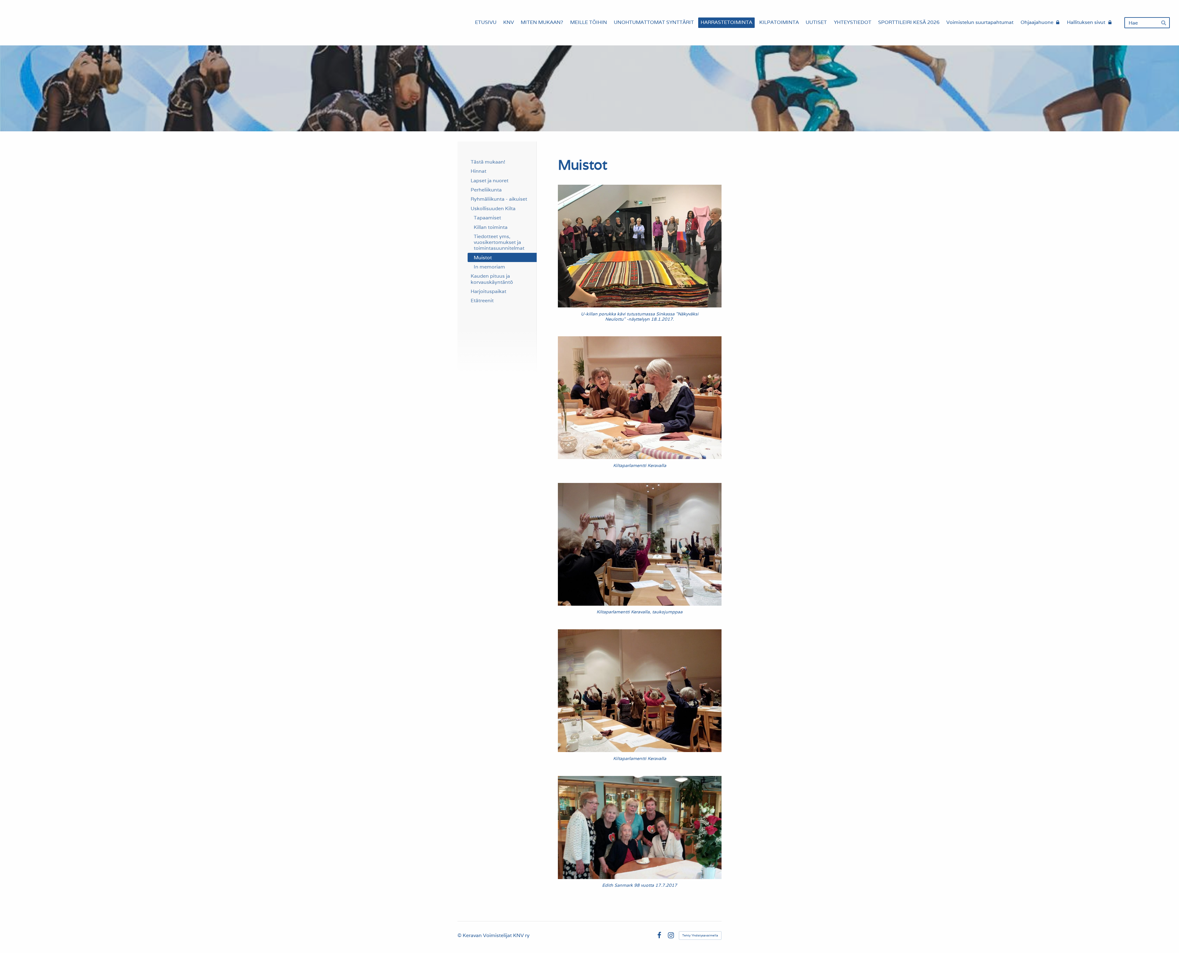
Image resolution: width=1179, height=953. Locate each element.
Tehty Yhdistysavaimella (700, 935)
